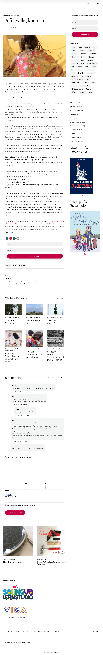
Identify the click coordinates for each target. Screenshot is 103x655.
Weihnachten (82, 92)
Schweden (93, 82)
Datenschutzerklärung (44, 631)
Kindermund (22, 265)
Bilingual (73, 54)
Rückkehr (75, 83)
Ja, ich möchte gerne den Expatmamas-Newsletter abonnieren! (20, 505)
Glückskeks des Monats (77, 130)
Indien (80, 69)
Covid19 (81, 57)
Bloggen (8, 265)
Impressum (55, 631)
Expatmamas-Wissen (76, 126)
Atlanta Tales (73, 103)
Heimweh (73, 69)
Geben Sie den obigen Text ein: (12, 496)
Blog (12, 631)
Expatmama (77, 63)
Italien (86, 69)
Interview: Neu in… (75, 133)
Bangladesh (82, 50)
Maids (82, 76)
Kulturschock (74, 76)
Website (47, 483)
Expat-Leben (73, 118)
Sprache (80, 85)
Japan (92, 69)
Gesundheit (93, 66)
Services (33, 631)
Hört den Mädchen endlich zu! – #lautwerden (34, 354)
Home (7, 631)
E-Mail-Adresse (29, 483)
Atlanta (95, 47)
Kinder (14, 265)
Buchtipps (92, 54)
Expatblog (90, 60)
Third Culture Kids (77, 89)
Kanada (73, 73)
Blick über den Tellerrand (13, 562)
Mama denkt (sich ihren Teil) (11, 15)
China (73, 57)
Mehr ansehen (60, 298)
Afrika (80, 47)
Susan (13, 420)
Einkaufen (90, 57)
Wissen (18, 631)
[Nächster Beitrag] (51, 541)
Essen (82, 60)
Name (7, 483)
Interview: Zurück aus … (76, 137)
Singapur (73, 85)
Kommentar (8, 464)
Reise (88, 79)
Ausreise (74, 50)
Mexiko (88, 76)
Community (25, 631)
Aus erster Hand (74, 106)
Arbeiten (88, 47)
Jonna (5, 28)
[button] (7, 238)
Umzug (88, 89)
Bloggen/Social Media (10, 349)
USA (73, 92)
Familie (72, 66)
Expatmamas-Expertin (9, 559)
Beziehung (91, 50)
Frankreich (80, 66)
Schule (85, 83)
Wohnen (90, 92)
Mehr (81, 195)
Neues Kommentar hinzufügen (56, 378)
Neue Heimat (77, 79)
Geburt (86, 66)
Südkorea (88, 85)
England (74, 60)
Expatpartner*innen (92, 63)
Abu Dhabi (73, 47)
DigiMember (56, 652)
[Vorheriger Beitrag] (18, 541)
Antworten (25, 391)
